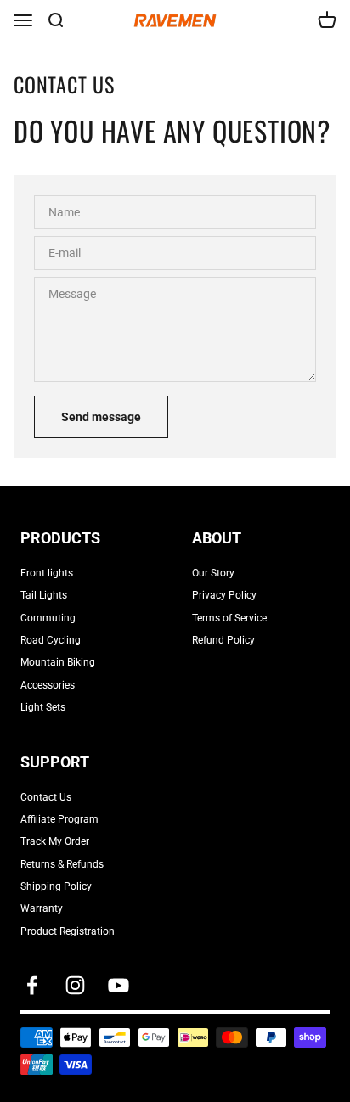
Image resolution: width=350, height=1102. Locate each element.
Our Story (213, 573)
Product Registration (67, 931)
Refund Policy (223, 640)
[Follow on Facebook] (31, 985)
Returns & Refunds (62, 864)
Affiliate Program (59, 819)
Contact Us (45, 797)
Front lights (46, 573)
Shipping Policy (56, 886)
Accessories (47, 685)
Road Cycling (50, 640)
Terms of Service (229, 618)
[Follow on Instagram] (75, 985)
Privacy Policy (224, 595)
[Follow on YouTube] (118, 985)
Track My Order (54, 841)
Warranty (41, 908)
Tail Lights (43, 595)
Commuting (48, 618)
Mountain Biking (57, 662)
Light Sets (42, 707)
